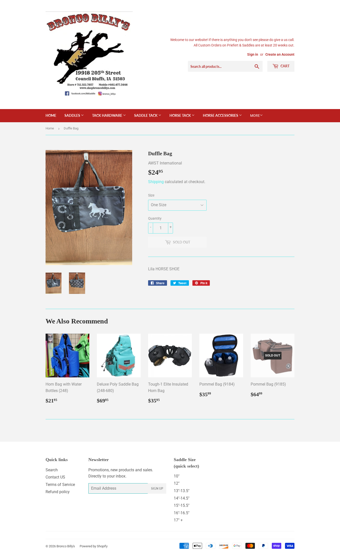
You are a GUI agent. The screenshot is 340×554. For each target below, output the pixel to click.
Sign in (252, 54)
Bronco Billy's (66, 546)
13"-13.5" (181, 490)
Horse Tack (181, 115)
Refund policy (58, 491)
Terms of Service (60, 484)
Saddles (72, 115)
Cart (284, 66)
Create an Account (279, 54)
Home (51, 115)
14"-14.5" (181, 498)
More (255, 116)
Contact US (55, 477)
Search (52, 470)
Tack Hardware (107, 115)
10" (176, 476)
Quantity (155, 218)
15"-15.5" (181, 505)
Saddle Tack (146, 115)
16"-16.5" (181, 513)
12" (176, 483)
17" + (178, 520)
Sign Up (157, 488)
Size (151, 195)
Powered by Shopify (94, 546)
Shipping (156, 181)
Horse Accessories (221, 115)
